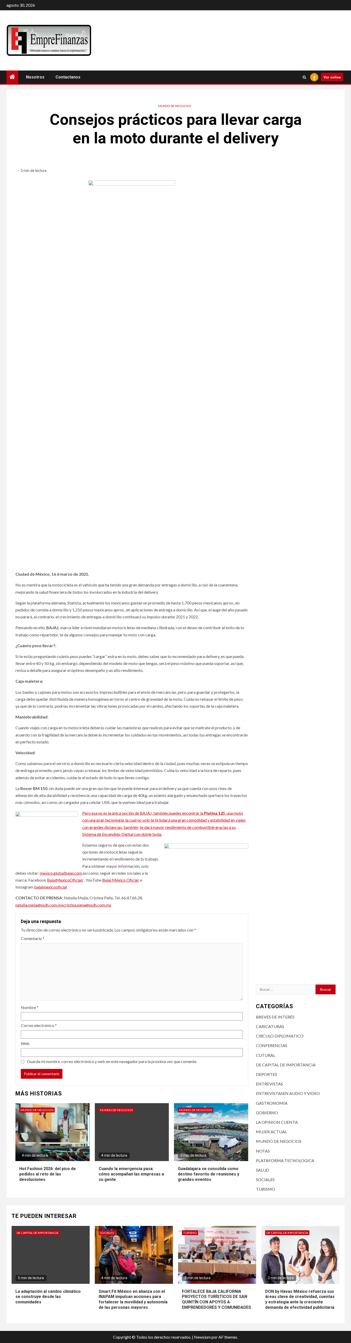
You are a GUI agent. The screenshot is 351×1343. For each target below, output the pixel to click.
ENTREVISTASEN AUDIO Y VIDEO (288, 1093)
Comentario (32, 938)
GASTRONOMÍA (272, 1103)
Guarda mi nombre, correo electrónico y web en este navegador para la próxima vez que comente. (112, 1061)
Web (25, 1043)
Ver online (332, 77)
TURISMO (265, 1189)
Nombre (30, 1007)
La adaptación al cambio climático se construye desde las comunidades (48, 1297)
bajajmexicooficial (50, 886)
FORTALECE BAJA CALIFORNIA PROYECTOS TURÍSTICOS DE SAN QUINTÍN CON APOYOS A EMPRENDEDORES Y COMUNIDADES (216, 1299)
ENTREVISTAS (269, 1083)
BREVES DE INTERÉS (275, 1016)
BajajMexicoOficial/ (65, 879)
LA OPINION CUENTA (277, 1122)
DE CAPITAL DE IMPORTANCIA (286, 1064)
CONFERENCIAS (271, 1045)
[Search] (304, 77)
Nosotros (35, 77)
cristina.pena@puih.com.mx (87, 904)
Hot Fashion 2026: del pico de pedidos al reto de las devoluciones (47, 1174)
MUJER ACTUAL (271, 1131)
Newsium (202, 1337)
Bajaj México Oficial (120, 879)
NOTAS (263, 1150)
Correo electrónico (39, 1025)
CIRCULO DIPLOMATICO (279, 1035)
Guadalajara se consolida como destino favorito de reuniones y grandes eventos (208, 1174)
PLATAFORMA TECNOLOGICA (285, 1160)
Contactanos (68, 77)
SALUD (262, 1170)
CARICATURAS (270, 1026)
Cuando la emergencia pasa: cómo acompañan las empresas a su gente (131, 1174)
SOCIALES (265, 1179)
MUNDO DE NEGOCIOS (174, 106)
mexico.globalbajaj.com (61, 873)
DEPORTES (266, 1074)
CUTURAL (265, 1055)
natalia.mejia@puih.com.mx (39, 904)
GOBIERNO (267, 1112)
